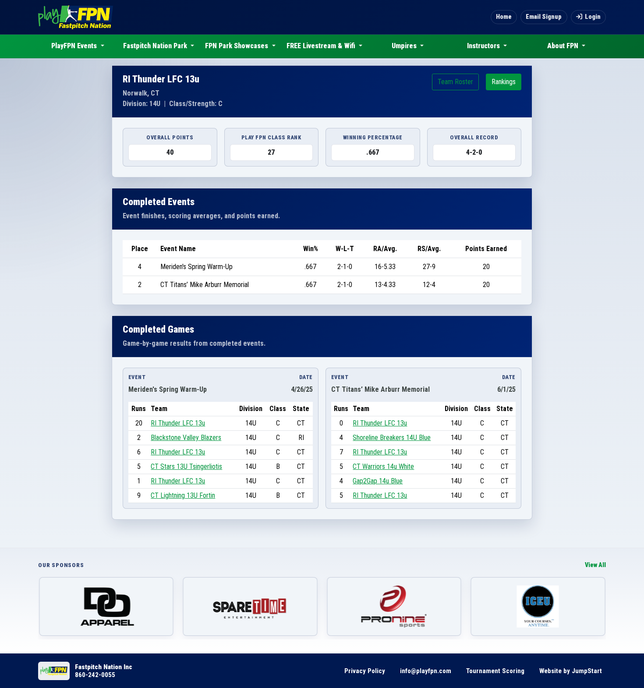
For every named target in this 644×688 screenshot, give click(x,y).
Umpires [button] (405, 46)
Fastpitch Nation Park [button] (156, 46)
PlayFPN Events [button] (75, 46)
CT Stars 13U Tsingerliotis (186, 466)
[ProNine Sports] (394, 606)
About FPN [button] (563, 46)
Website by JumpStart (570, 671)
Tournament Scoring (495, 671)
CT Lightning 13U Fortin (183, 495)
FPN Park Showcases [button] (237, 46)
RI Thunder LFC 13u (178, 423)
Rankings (504, 82)
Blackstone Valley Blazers (186, 437)
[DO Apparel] (106, 606)
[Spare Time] (250, 606)
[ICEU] (538, 606)
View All (595, 565)
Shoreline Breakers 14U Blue (392, 437)
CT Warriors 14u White (383, 466)
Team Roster (455, 82)
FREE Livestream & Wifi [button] (322, 46)
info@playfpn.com (425, 671)
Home (504, 17)
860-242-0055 (95, 675)
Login (593, 17)
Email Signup (544, 17)
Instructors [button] (484, 46)
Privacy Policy (364, 671)
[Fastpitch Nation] (75, 17)
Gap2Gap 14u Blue (378, 481)
